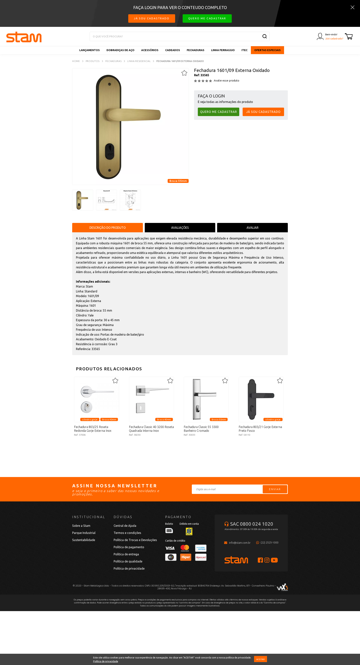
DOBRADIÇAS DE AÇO (120, 50)
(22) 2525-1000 (269, 542)
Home (76, 61)
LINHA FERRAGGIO (223, 50)
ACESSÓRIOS (149, 50)
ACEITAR (260, 659)
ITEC (245, 50)
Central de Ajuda (125, 525)
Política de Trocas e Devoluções (135, 540)
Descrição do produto (107, 227)
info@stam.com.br (239, 542)
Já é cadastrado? (334, 38)
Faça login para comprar (96, 447)
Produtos (93, 61)
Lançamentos (89, 50)
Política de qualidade (128, 561)
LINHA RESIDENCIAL (139, 61)
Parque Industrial (83, 532)
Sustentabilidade (83, 540)
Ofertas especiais (267, 50)
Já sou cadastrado (152, 18)
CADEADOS (172, 50)
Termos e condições (127, 532)
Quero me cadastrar (207, 18)
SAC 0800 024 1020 (251, 524)
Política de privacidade (105, 661)
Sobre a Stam (81, 525)
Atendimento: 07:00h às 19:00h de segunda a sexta (251, 529)
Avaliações (180, 227)
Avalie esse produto (226, 80)
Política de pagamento (129, 547)
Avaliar (253, 227)
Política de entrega (126, 554)
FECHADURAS (195, 50)
